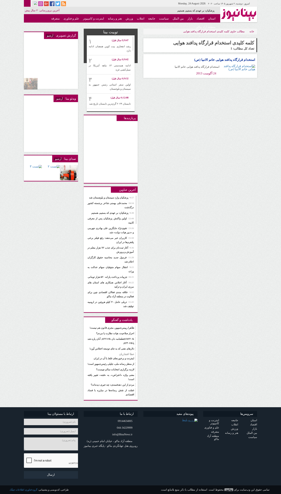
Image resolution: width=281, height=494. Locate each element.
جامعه (151, 18)
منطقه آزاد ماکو (206, 26)
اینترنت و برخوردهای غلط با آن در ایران (114, 356)
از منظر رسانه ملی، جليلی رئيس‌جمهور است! (111, 363)
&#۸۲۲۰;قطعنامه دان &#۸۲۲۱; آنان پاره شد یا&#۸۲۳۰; (111, 340)
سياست (164, 18)
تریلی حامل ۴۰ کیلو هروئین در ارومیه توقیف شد (111, 304)
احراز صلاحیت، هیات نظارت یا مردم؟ (115, 333)
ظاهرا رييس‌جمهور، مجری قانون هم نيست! (112, 327)
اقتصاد (200, 18)
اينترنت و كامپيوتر (93, 18)
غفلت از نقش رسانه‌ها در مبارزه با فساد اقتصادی (111, 392)
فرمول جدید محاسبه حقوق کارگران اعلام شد (111, 259)
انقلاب (140, 18)
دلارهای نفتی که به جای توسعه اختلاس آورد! (111, 348)
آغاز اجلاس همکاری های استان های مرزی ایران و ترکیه (111, 284)
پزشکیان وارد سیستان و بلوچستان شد (111, 197)
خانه (251, 31)
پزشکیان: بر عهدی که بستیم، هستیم (112, 212)
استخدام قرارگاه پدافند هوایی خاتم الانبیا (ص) (224, 60)
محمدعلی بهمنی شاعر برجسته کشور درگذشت (111, 205)
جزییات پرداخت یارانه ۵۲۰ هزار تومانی (111, 276)
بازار (190, 18)
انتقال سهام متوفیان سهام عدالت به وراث (111, 269)
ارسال (51, 474)
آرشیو (50, 35)
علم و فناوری (71, 18)
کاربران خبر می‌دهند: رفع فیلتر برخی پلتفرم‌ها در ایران (111, 240)
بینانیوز (228, 489)
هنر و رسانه (115, 18)
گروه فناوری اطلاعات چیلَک (23, 489)
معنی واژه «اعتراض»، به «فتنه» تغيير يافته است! (111, 377)
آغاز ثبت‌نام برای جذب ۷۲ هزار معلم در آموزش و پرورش (111, 249)
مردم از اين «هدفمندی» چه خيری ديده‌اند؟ (112, 384)
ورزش (129, 18)
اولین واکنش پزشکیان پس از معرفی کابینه (192, 10)
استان (211, 18)
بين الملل (178, 18)
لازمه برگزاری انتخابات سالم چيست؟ (115, 369)
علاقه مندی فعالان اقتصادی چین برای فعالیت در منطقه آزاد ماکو (111, 294)
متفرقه (55, 18)
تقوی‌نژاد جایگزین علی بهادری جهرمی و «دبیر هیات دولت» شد (111, 230)
